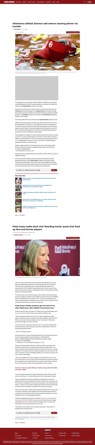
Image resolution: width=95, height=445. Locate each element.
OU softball (22, 215)
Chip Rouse (17, 29)
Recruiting (18, 2)
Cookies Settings (49, 438)
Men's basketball (40, 2)
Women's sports (31, 2)
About (53, 2)
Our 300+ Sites (62, 433)
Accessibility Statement (21, 438)
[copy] (23, 32)
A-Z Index (34, 438)
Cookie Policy (62, 435)
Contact (47, 433)
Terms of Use (48, 435)
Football (24, 2)
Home (16, 215)
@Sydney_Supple (46, 339)
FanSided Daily (75, 433)
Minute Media (8, 441)
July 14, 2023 (31, 150)
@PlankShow (38, 339)
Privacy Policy (36, 435)
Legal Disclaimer (75, 435)
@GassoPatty (30, 339)
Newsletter (48, 2)
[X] (84, 1)
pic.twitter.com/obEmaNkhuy (22, 340)
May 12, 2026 (41, 342)
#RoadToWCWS (45, 337)
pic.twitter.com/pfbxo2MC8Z (22, 149)
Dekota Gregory (18, 234)
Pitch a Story (18, 435)
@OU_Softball (24, 337)
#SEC (48, 335)
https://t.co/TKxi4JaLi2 (49, 147)
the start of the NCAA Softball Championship (26, 313)
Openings (34, 433)
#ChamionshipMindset (21, 339)
